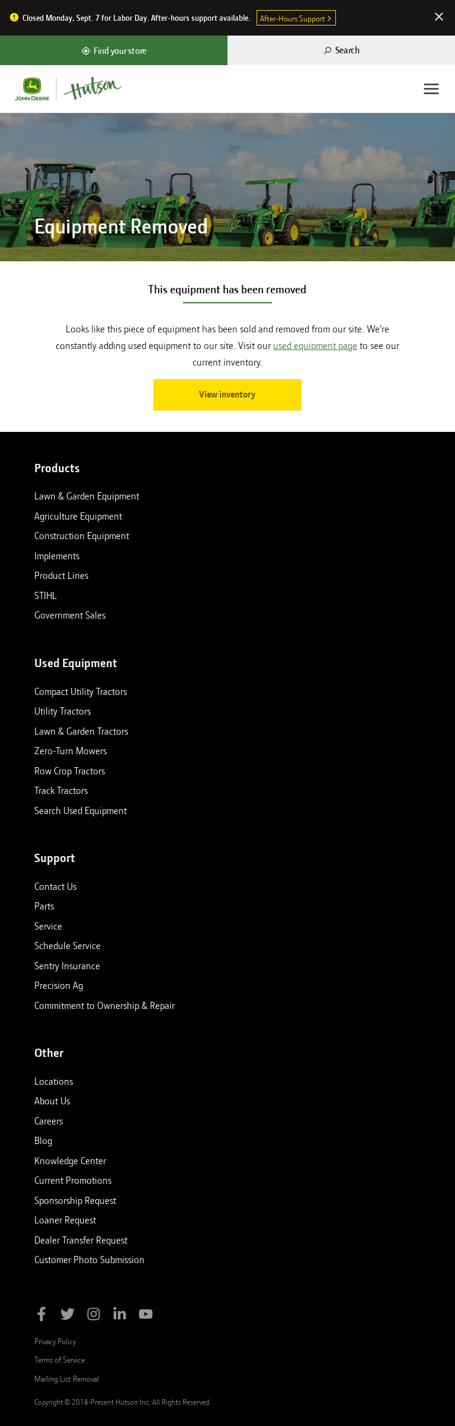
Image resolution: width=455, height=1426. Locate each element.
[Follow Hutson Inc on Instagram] (93, 1316)
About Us (52, 1101)
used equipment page (315, 345)
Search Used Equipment (80, 810)
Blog (43, 1140)
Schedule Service (67, 945)
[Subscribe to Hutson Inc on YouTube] (146, 1316)
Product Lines (61, 575)
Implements (56, 556)
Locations (53, 1081)
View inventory (227, 394)
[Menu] (431, 89)
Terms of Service (59, 1359)
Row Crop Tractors (69, 771)
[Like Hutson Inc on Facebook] (41, 1316)
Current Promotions (72, 1180)
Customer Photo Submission (89, 1259)
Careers (48, 1121)
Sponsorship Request (75, 1200)
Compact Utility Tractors (80, 691)
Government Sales (69, 615)
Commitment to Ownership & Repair (104, 1005)
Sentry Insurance (67, 966)
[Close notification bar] (439, 18)
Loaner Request (65, 1220)
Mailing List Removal (66, 1378)
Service (48, 926)
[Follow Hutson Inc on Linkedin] (120, 1316)
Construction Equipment (81, 535)
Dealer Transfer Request (80, 1240)
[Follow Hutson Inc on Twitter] (67, 1316)
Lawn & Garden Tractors (81, 731)
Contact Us (55, 886)
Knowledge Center (70, 1161)
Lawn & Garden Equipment (86, 496)
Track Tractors (61, 790)
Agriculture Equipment (78, 516)
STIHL (45, 595)
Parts (44, 906)
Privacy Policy (55, 1341)
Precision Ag (58, 985)
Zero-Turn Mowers (70, 751)
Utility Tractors (62, 711)
